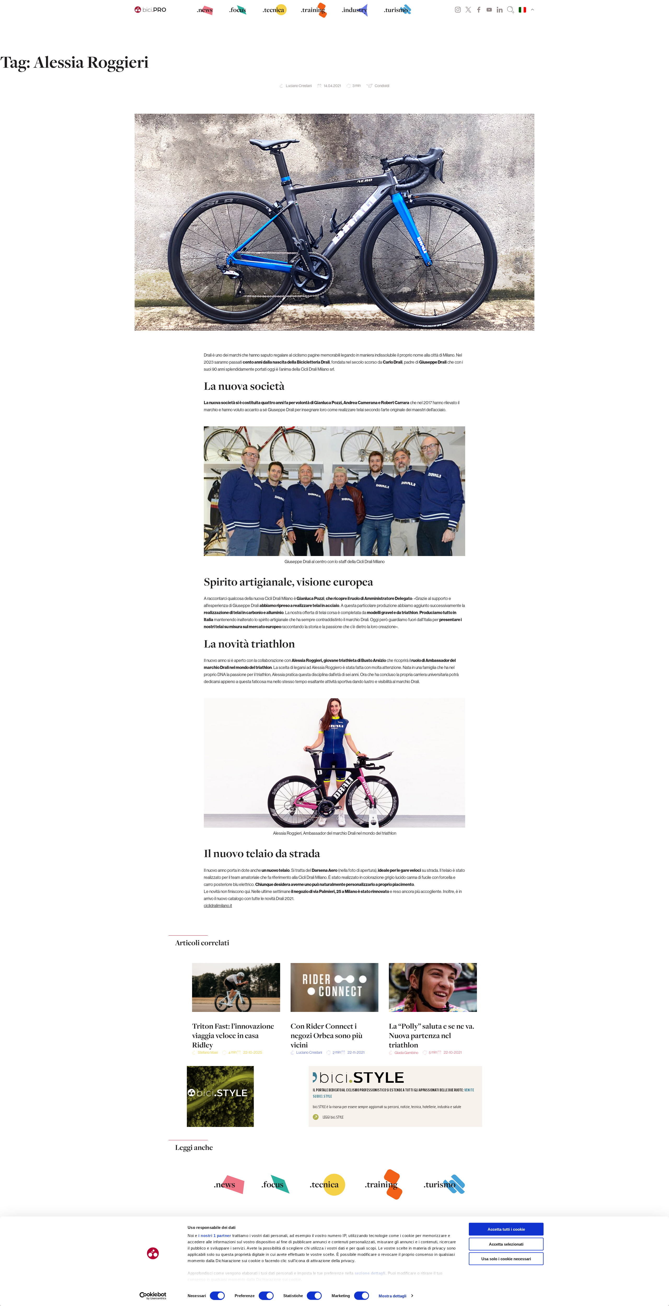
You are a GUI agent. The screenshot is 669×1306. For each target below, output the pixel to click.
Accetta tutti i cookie (506, 1229)
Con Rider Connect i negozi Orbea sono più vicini (326, 1035)
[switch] (266, 1295)
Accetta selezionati (506, 1244)
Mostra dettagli (393, 1295)
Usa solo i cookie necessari (506, 1259)
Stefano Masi (208, 1052)
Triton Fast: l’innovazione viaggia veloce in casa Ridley (233, 1035)
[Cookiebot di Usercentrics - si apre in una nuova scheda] (153, 1296)
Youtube (489, 10)
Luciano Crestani (299, 85)
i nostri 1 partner (214, 1235)
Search (510, 9)
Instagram (458, 10)
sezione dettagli (370, 1273)
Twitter (468, 10)
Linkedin (500, 10)
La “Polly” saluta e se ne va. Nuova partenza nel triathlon (431, 1035)
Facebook (479, 10)
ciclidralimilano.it (218, 905)
